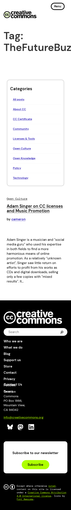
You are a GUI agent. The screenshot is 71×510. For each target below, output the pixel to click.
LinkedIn (31, 427)
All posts (18, 99)
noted (51, 486)
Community (21, 129)
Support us (12, 360)
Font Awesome (25, 499)
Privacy (9, 379)
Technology (20, 178)
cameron (18, 219)
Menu (57, 6)
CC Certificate (22, 119)
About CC (19, 109)
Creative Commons (20, 14)
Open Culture (22, 148)
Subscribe (35, 464)
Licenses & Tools (24, 138)
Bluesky (10, 427)
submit (62, 332)
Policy (17, 168)
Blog (7, 354)
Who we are (13, 341)
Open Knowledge (24, 158)
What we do (13, 347)
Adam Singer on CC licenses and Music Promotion (35, 208)
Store (8, 366)
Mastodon (21, 427)
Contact (10, 372)
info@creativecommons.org (23, 417)
